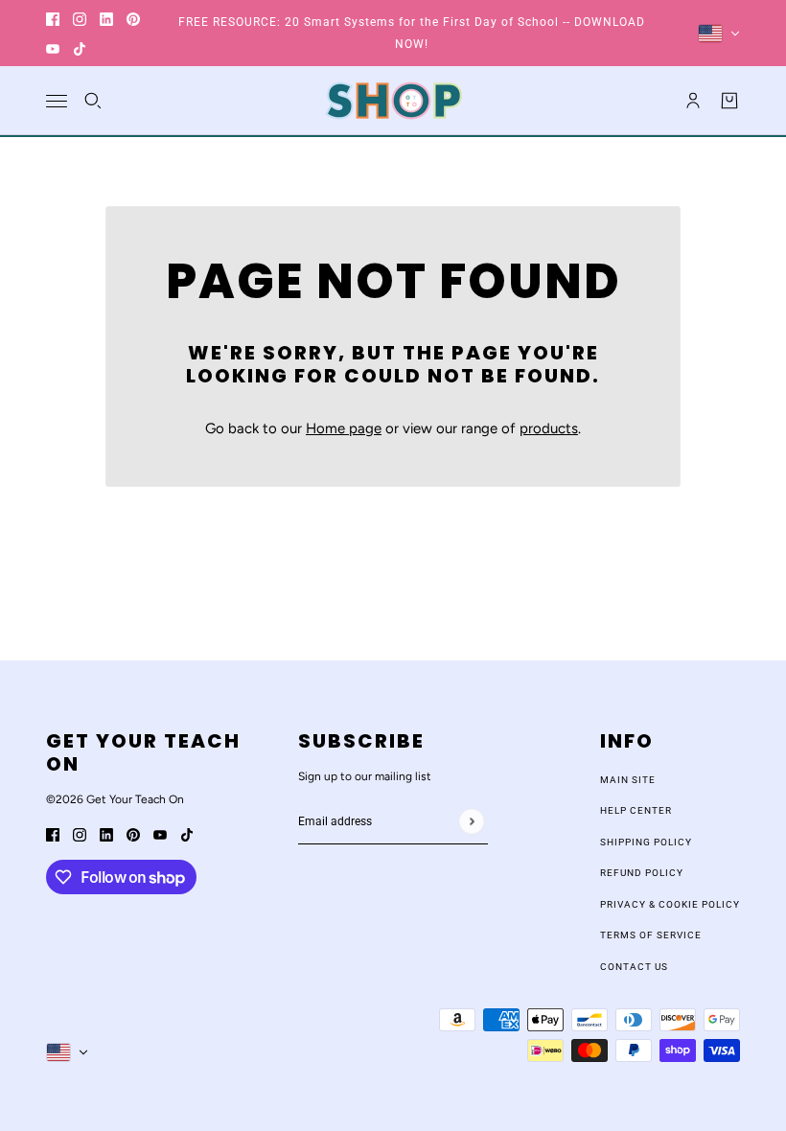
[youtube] (52, 48)
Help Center (636, 810)
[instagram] (79, 18)
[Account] (693, 100)
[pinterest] (133, 18)
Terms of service (651, 935)
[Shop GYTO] (393, 100)
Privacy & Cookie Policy (670, 904)
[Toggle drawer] (56, 101)
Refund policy (641, 872)
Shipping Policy (646, 842)
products (549, 428)
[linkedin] (106, 18)
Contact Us (634, 966)
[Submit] (471, 821)
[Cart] (729, 100)
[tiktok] (79, 48)
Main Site (628, 779)
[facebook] (52, 18)
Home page (343, 428)
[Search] (93, 100)
